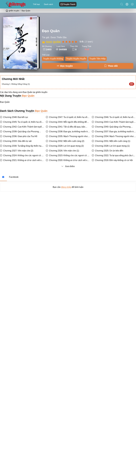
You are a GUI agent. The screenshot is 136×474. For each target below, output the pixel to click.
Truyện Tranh (69, 4)
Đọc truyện (66, 66)
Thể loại (36, 4)
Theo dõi (113, 66)
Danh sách (48, 4)
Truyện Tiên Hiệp (97, 59)
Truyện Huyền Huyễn (76, 59)
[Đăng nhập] (127, 4)
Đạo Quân (51, 31)
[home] (7, 10)
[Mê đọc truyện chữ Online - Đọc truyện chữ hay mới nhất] (15, 4)
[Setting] (132, 4)
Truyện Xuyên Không (53, 59)
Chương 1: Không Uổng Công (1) (16, 84)
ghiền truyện (41, 92)
